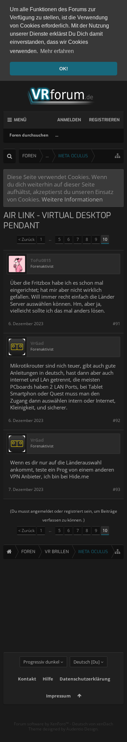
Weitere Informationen (72, 199)
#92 (116, 420)
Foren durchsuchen (28, 135)
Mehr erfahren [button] (57, 51)
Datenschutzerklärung (85, 679)
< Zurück (26, 239)
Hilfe (48, 679)
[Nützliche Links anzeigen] (117, 155)
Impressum (58, 696)
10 (105, 239)
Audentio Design (82, 729)
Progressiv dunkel (41, 662)
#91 (116, 323)
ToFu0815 (40, 260)
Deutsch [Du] (86, 662)
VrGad (37, 343)
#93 (116, 489)
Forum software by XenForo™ (42, 724)
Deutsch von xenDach (92, 724)
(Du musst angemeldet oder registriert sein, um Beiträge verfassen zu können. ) (63, 515)
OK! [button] (63, 68)
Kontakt (27, 679)
